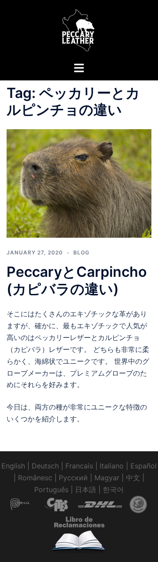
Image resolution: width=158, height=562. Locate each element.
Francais (79, 465)
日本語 (85, 489)
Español (143, 465)
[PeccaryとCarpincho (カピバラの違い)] (79, 182)
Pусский (73, 477)
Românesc (35, 477)
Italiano (112, 465)
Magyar (106, 477)
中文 (133, 477)
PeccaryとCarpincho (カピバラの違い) (77, 280)
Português (51, 489)
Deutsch (45, 465)
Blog (81, 252)
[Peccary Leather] (79, 29)
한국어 (113, 489)
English (13, 465)
